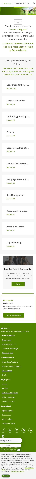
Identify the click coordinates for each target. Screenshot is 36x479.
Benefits (5, 388)
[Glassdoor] (3, 436)
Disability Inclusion (8, 401)
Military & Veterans (8, 397)
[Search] (34, 3)
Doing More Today (8, 423)
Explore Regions (7, 410)
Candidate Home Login (10, 348)
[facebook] (3, 430)
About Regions (7, 419)
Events (4, 375)
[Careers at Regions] (8, 3)
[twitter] (17, 430)
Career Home (6, 340)
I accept (5, 476)
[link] (18, 275)
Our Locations (7, 371)
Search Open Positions (10, 362)
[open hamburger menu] (2, 3)
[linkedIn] (10, 430)
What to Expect (7, 353)
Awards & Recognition (10, 393)
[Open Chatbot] (18, 450)
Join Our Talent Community (11, 366)
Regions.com (6, 415)
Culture (4, 384)
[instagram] (24, 430)
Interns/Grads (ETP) (9, 344)
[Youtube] (30, 430)
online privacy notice (17, 471)
